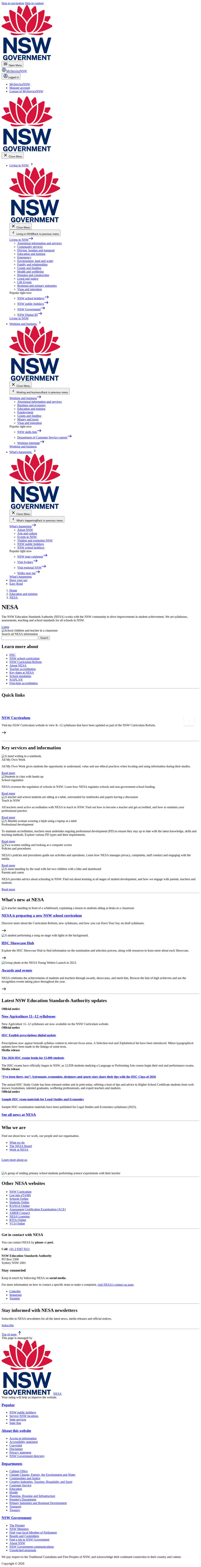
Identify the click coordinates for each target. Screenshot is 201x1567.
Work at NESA (18, 1149)
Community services (30, 246)
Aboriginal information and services (39, 243)
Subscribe (8, 1325)
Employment (25, 412)
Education (15, 1489)
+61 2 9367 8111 (19, 1249)
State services (17, 1419)
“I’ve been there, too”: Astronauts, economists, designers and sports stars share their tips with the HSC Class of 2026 (79, 1076)
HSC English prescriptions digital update (29, 1035)
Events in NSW (27, 537)
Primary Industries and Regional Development (38, 1503)
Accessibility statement (23, 1442)
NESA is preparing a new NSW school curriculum (42, 915)
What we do (17, 1142)
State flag (15, 1423)
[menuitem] (19, 84)
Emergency (24, 257)
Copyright (15, 1445)
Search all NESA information (20, 634)
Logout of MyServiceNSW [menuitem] (26, 91)
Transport (15, 1506)
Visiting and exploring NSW (35, 540)
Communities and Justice (24, 1478)
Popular (8, 1405)
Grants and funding (29, 268)
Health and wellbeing (30, 271)
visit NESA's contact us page (115, 1284)
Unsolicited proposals (22, 1550)
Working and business (25, 398)
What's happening (22, 526)
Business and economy (31, 405)
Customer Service (20, 1485)
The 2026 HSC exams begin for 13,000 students (33, 1057)
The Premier (17, 1525)
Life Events (24, 282)
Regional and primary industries (37, 285)
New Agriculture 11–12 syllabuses (28, 1016)
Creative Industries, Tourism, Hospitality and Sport (40, 1481)
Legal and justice (27, 278)
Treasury (14, 1510)
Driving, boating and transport (36, 250)
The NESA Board (20, 1146)
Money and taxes (27, 419)
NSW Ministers (19, 1529)
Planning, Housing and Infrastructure (32, 1496)
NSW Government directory (27, 1456)
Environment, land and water (35, 261)
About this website (16, 1431)
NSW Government (16, 1518)
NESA (57, 1393)
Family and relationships (32, 264)
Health (13, 1492)
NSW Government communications (31, 1546)
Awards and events (17, 970)
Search (44, 637)
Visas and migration (29, 289)
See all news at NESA (19, 1115)
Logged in (13, 77)
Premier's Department (22, 1499)
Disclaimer (16, 1449)
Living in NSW (21, 239)
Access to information (23, 1438)
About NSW (25, 530)
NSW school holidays (30, 547)
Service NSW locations (23, 1416)
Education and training (31, 254)
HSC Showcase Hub (18, 943)
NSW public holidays (30, 544)
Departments (12, 1464)
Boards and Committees (24, 1536)
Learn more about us (14, 1159)
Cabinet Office (18, 1471)
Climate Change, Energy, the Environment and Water (42, 1474)
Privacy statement (20, 1452)
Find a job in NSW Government (29, 1539)
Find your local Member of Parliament (33, 1532)
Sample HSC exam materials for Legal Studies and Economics (43, 1099)
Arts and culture (27, 533)
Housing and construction (33, 275)
